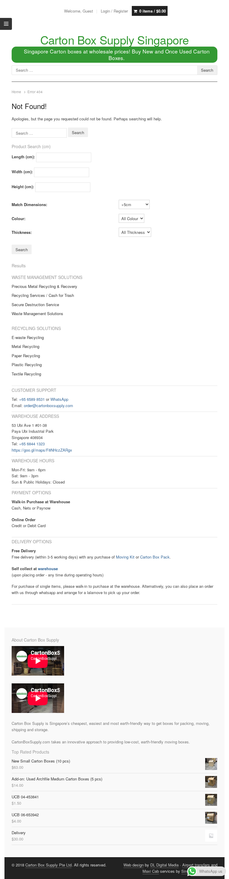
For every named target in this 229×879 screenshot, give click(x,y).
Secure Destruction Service (35, 304)
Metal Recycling (25, 346)
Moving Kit (125, 557)
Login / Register (114, 11)
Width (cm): (22, 171)
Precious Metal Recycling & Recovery (44, 286)
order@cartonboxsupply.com (48, 405)
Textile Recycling (26, 374)
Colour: (18, 218)
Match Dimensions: (29, 204)
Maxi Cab (151, 871)
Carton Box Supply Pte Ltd (48, 865)
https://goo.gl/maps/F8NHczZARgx (42, 450)
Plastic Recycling (27, 364)
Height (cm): (23, 186)
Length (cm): (23, 156)
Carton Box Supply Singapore (114, 39)
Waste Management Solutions (37, 313)
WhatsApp (59, 399)
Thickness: (22, 232)
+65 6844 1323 (32, 444)
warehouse (48, 568)
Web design (133, 865)
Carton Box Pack (155, 557)
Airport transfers (196, 865)
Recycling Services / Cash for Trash (43, 295)
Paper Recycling (26, 355)
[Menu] (6, 24)
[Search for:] (40, 132)
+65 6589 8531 (32, 399)
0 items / (152, 11)
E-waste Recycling (28, 337)
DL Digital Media (164, 865)
